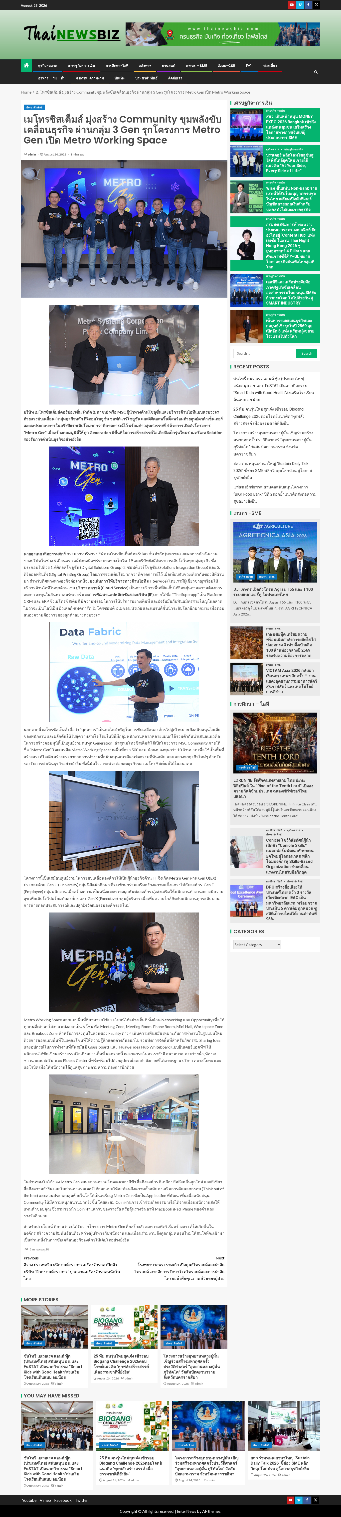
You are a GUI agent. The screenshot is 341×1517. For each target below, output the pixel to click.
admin (32, 154)
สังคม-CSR (226, 65)
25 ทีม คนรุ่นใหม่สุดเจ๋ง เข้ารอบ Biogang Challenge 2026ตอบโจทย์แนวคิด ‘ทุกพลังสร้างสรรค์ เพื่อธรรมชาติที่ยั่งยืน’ (269, 416)
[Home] (26, 65)
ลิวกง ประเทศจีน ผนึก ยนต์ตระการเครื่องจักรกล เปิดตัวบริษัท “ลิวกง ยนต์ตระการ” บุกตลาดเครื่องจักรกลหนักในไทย (72, 1268)
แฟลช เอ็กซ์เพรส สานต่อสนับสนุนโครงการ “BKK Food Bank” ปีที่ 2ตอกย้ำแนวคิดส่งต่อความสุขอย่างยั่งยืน (275, 494)
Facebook (63, 1500)
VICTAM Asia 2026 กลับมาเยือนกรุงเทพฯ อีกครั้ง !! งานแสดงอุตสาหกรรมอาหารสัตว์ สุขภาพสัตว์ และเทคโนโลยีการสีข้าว (291, 681)
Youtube (29, 1500)
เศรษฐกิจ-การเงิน (81, 65)
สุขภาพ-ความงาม (90, 78)
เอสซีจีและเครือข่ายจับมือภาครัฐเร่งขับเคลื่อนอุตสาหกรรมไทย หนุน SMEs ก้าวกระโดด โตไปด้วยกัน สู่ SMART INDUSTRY (291, 292)
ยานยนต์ (168, 65)
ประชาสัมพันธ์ (146, 78)
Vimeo (45, 1500)
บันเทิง (120, 78)
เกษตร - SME (267, 576)
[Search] (316, 72)
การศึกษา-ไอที (117, 65)
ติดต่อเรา (175, 78)
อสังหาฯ (145, 65)
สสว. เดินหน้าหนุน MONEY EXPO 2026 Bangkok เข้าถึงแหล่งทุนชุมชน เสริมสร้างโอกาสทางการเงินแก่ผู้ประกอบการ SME (291, 127)
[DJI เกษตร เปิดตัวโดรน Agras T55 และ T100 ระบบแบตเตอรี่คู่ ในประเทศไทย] (275, 552)
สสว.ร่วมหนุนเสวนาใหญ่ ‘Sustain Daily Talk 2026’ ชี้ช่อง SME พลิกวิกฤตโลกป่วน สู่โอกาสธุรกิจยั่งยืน (272, 470)
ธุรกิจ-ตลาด (47, 65)
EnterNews (186, 1511)
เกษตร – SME (196, 65)
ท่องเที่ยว (270, 65)
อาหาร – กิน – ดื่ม (51, 78)
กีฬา (249, 65)
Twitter (81, 1500)
